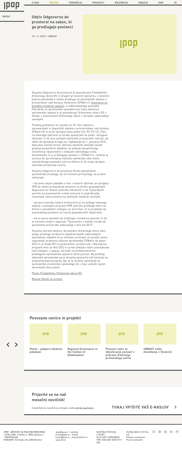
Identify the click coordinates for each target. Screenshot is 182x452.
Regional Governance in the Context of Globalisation (83, 352)
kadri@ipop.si (62, 437)
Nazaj (6, 16)
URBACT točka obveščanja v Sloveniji (157, 350)
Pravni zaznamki (134, 439)
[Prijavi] (175, 407)
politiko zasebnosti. (84, 408)
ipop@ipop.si (62, 432)
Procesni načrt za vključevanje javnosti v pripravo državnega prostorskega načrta (120, 353)
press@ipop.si (63, 434)
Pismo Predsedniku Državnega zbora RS (57, 273)
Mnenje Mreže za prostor (47, 279)
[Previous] (7, 344)
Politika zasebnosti (135, 437)
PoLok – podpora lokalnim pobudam (46, 350)
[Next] (16, 344)
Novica (52, 36)
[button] (175, 2)
